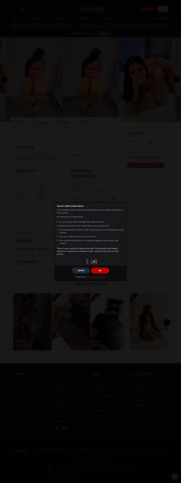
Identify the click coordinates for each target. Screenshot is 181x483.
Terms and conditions (95, 277)
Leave (81, 270)
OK (100, 270)
